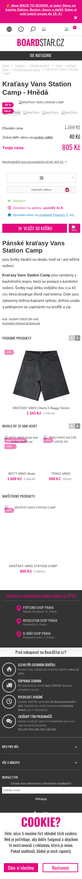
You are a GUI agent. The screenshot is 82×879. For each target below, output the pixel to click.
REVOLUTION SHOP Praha (40, 620)
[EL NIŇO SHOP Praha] (18, 635)
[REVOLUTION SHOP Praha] (18, 622)
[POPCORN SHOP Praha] (18, 609)
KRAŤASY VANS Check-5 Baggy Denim (41, 408)
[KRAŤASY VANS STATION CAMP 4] (69, 113)
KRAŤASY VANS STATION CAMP (33, 566)
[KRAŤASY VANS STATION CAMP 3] (50, 113)
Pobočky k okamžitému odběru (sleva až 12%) (41, 596)
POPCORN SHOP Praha (38, 607)
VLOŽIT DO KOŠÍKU (38, 228)
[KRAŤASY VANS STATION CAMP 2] (31, 113)
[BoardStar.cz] (41, 42)
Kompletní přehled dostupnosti (21, 323)
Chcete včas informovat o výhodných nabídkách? (41, 783)
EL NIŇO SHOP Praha (37, 633)
